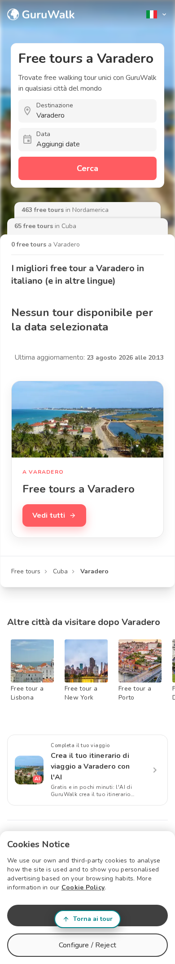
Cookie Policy (83, 887)
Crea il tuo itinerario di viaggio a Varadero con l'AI (90, 766)
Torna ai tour (93, 919)
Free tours (25, 571)
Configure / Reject (87, 945)
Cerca (87, 168)
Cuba (60, 571)
